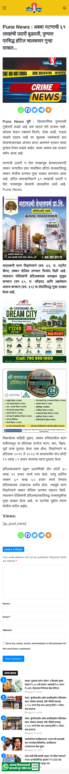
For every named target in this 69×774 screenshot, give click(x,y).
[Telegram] (41, 110)
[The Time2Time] (34, 7)
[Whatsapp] (21, 110)
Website (7, 630)
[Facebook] (28, 110)
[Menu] (4, 9)
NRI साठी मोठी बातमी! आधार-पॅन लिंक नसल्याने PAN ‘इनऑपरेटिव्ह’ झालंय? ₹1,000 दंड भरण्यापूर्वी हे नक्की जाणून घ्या (45, 759)
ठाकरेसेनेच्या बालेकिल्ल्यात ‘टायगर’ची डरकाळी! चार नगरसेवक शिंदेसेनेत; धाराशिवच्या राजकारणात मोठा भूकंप (45, 742)
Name (7, 603)
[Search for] (64, 9)
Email (7, 616)
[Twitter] (34, 110)
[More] (48, 110)
